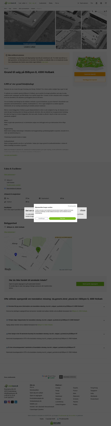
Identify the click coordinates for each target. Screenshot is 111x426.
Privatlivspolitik (72, 206)
